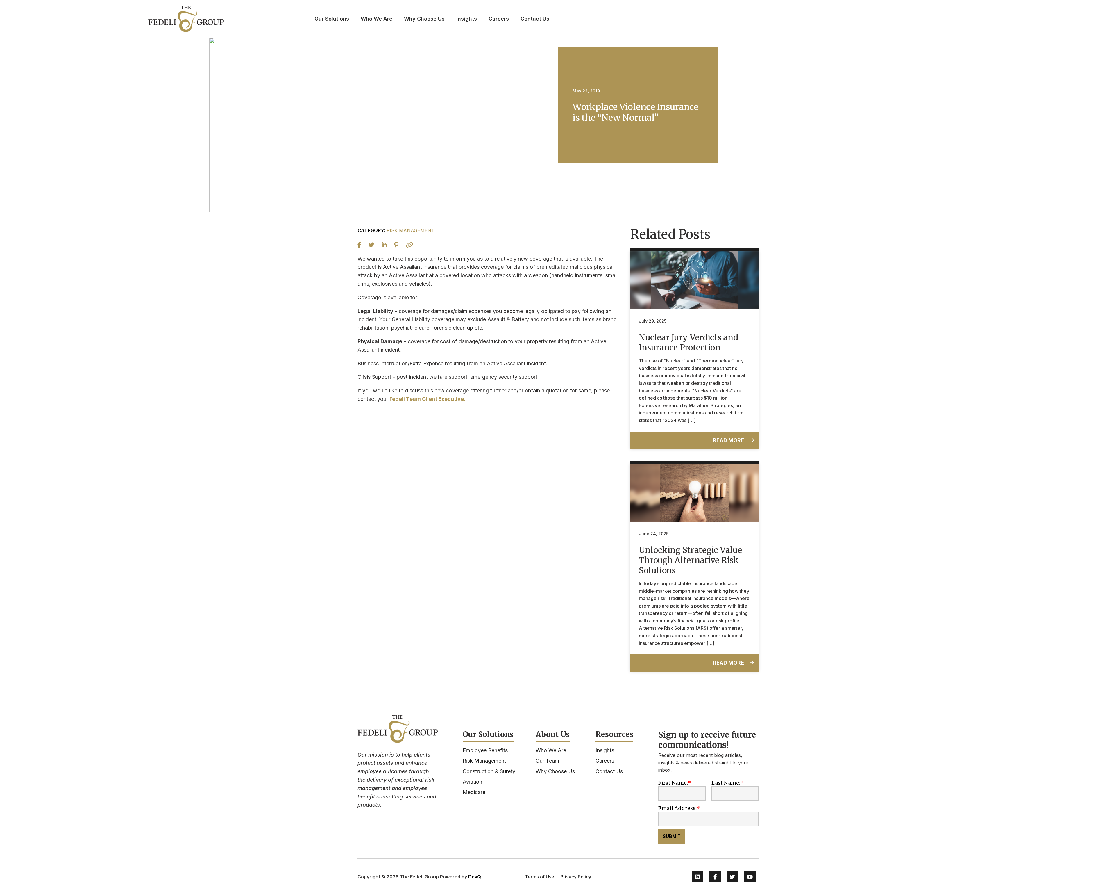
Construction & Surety (489, 771)
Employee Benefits (485, 750)
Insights (466, 19)
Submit (672, 836)
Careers (499, 19)
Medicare (474, 792)
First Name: (673, 783)
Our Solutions (331, 19)
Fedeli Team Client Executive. (427, 399)
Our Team (547, 761)
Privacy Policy (575, 877)
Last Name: (725, 783)
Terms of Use (539, 877)
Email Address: (677, 808)
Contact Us (535, 19)
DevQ (474, 877)
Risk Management (484, 761)
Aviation (472, 782)
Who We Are (376, 19)
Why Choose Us (424, 19)
